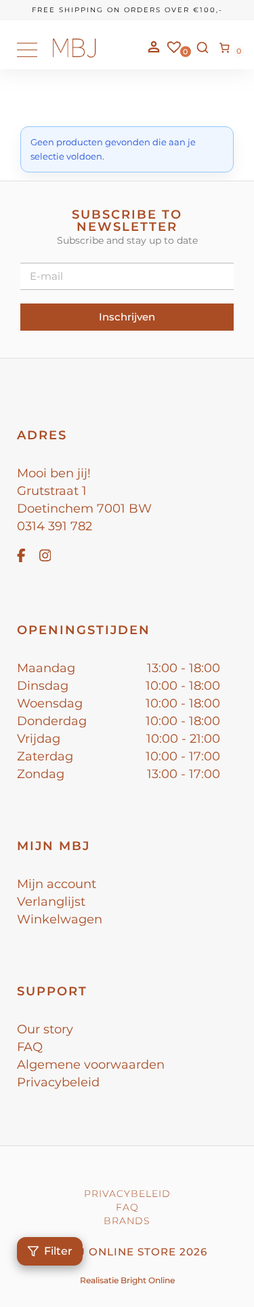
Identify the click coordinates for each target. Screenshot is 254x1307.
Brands (127, 1221)
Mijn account (56, 884)
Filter (58, 1251)
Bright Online (148, 1280)
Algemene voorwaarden (91, 1064)
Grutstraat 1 (52, 490)
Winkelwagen (59, 919)
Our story (45, 1029)
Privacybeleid (58, 1082)
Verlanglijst (51, 901)
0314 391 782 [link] (54, 526)
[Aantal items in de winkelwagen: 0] (225, 47)
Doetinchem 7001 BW (84, 508)
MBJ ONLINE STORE (118, 1251)
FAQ (30, 1046)
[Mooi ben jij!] (74, 54)
